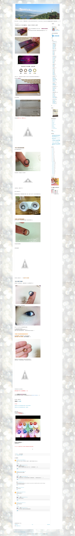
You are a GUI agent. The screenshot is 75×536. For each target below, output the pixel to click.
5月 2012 (53, 169)
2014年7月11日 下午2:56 (21, 487)
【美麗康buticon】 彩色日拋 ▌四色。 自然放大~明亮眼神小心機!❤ (56, 140)
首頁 (32, 524)
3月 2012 (53, 171)
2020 (53, 153)
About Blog (16, 21)
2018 (53, 154)
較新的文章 (16, 524)
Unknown (18, 471)
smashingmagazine (54, 128)
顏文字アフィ (53, 131)
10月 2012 (53, 164)
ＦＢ (18, 401)
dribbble (53, 122)
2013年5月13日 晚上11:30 (24, 476)
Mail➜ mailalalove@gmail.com (33, 21)
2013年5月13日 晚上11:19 (22, 471)
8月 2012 (53, 166)
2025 (53, 148)
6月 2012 (53, 168)
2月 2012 (53, 172)
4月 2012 (53, 170)
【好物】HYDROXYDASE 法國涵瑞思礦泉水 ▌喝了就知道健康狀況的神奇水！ (56, 144)
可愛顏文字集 (25, 21)
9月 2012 (53, 165)
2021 (53, 152)
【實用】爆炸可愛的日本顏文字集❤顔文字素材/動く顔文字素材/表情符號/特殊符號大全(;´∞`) (56, 136)
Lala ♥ (19, 476)
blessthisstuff (53, 124)
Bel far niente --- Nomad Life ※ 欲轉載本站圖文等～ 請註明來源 (48, 21)
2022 (53, 151)
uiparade (53, 123)
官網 (20, 401)
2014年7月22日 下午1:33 (22, 502)
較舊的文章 (48, 524)
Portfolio (20, 21)
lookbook (53, 126)
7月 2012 (53, 167)
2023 (53, 150)
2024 (53, 149)
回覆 (17, 463)
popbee (53, 125)
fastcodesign (53, 127)
